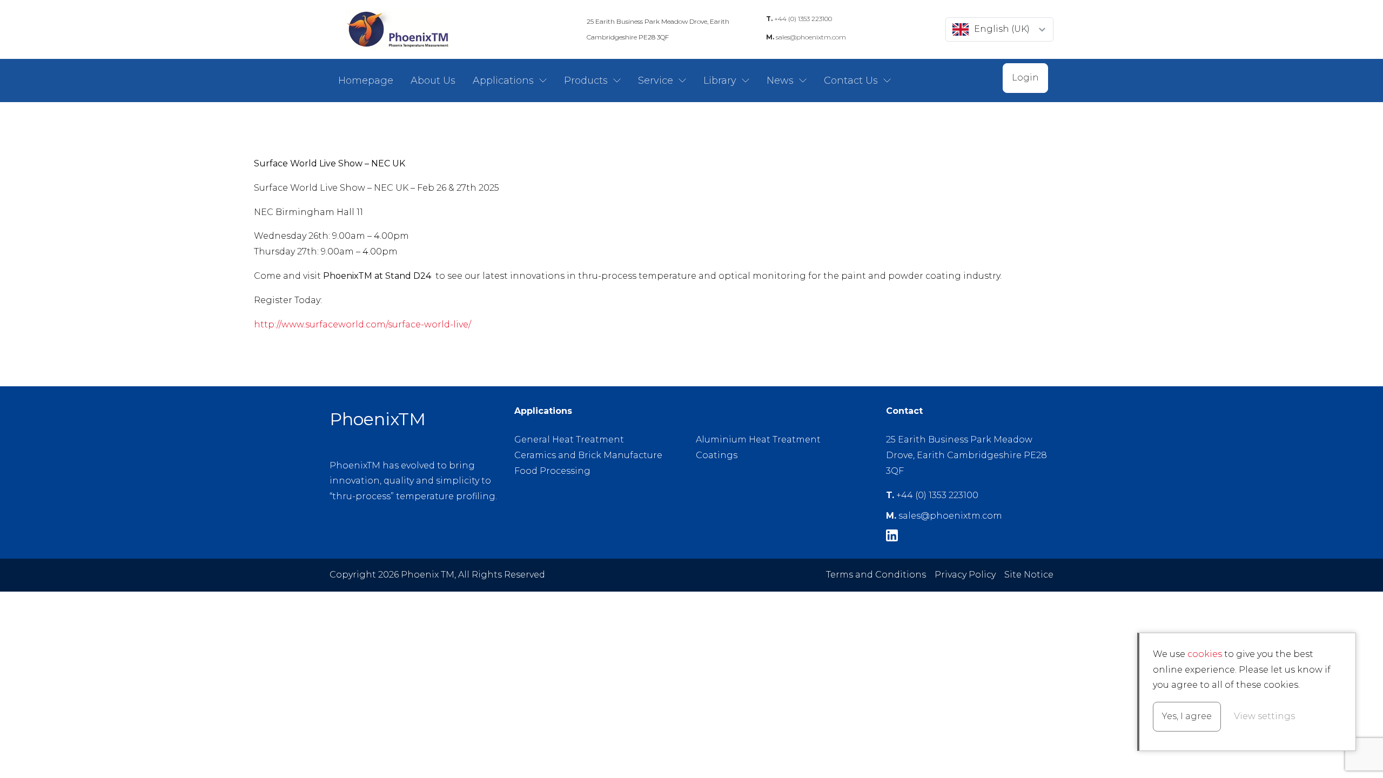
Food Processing (552, 471)
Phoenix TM (397, 29)
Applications (503, 80)
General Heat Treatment (569, 439)
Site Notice (1028, 574)
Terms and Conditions (876, 574)
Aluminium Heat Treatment (758, 439)
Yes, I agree (1187, 716)
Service (655, 80)
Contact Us (851, 80)
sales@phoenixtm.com (806, 37)
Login (1025, 77)
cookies (1204, 654)
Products (586, 80)
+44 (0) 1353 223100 (799, 19)
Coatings (716, 455)
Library (719, 80)
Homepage (365, 80)
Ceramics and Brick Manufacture (588, 455)
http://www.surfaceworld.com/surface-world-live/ (362, 324)
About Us (433, 80)
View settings (1264, 716)
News (780, 80)
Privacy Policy (965, 574)
